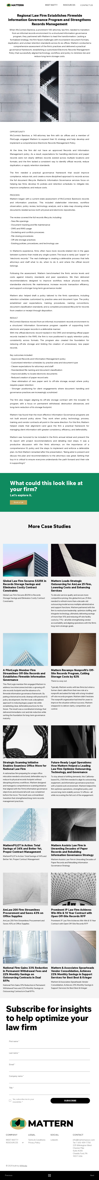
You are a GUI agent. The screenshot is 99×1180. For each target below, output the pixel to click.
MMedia (23, 1165)
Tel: (74, 1142)
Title (11, 1088)
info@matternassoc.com (84, 1140)
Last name (14, 1053)
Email (12, 1064)
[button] (69, 4)
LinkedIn (54, 1140)
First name (14, 1041)
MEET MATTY (12, 1140)
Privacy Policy (34, 1142)
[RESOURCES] (23, 1142)
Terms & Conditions (36, 1140)
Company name (16, 1076)
